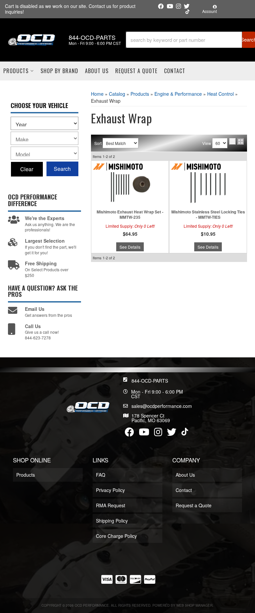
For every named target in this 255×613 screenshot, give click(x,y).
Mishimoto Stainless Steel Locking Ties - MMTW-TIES (208, 214)
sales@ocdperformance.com (161, 406)
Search (62, 169)
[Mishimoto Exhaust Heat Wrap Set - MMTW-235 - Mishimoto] (118, 165)
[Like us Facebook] (161, 6)
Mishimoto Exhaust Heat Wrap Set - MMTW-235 (130, 214)
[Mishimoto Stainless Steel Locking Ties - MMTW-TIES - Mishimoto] (196, 165)
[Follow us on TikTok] (187, 11)
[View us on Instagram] (178, 6)
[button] (190, 40)
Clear (26, 169)
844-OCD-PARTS (149, 380)
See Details (130, 247)
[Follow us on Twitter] (187, 6)
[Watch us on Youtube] (170, 6)
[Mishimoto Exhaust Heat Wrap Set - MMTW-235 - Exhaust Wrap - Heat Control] (130, 184)
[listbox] (44, 123)
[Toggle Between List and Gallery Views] (236, 141)
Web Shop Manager (194, 605)
